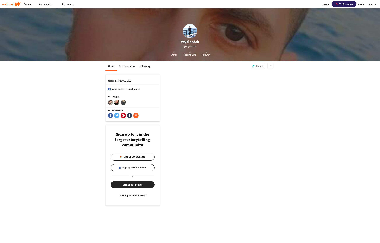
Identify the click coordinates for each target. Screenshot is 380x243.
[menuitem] (258, 66)
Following (144, 66)
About (111, 66)
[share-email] (136, 115)
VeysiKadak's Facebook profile (126, 89)
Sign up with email (132, 184)
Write (325, 4)
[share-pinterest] (123, 115)
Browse (28, 4)
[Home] (11, 4)
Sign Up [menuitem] (372, 4)
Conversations (127, 66)
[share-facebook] (110, 115)
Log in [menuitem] (361, 4)
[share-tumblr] (129, 115)
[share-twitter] (116, 115)
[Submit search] (63, 4)
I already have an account (132, 195)
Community (45, 4)
